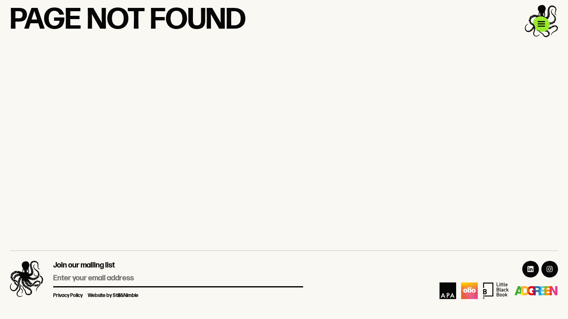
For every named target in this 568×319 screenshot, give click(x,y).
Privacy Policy (68, 295)
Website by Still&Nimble (113, 295)
